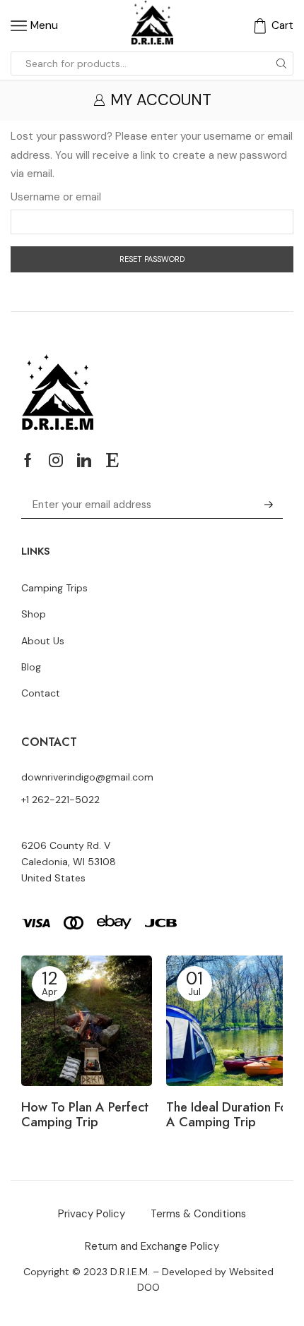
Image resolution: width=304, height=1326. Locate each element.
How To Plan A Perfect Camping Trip (84, 1115)
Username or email (56, 197)
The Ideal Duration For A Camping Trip (229, 1115)
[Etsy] (112, 460)
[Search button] (281, 63)
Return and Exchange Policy (152, 1246)
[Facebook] (28, 460)
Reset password (152, 259)
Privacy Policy (91, 1214)
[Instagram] (56, 460)
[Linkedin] (84, 460)
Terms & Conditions (198, 1214)
